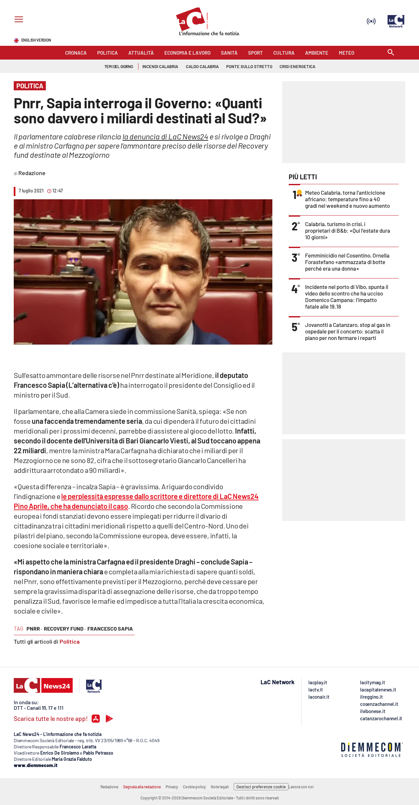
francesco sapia (110, 628)
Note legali (220, 786)
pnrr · (34, 628)
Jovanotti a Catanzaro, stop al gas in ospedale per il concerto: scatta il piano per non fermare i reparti (347, 331)
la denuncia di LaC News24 (165, 136)
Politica (70, 641)
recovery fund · (65, 628)
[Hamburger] (17, 20)
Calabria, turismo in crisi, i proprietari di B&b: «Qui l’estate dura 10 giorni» (347, 230)
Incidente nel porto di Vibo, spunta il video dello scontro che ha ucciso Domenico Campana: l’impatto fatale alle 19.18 (346, 296)
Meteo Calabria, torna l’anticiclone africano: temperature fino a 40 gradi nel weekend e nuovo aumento (347, 199)
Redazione (109, 786)
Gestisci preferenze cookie (261, 786)
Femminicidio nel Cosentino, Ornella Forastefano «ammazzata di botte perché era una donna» (347, 262)
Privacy (172, 786)
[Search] (391, 53)
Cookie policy (194, 786)
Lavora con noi (301, 786)
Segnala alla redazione (142, 786)
